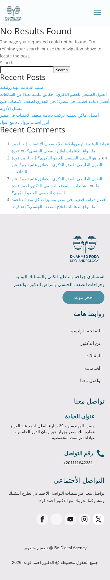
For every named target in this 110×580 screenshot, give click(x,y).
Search (6, 62)
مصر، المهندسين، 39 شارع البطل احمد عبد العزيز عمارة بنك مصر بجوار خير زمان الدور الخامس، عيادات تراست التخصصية (52, 431)
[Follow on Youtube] (70, 519)
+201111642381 (78, 462)
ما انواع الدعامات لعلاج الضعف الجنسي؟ (61, 151)
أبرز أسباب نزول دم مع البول (24, 122)
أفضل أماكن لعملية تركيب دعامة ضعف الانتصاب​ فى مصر (49, 115)
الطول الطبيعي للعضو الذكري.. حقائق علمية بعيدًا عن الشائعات (53, 94)
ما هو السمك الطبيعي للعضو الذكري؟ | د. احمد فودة (56, 158)
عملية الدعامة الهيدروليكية (22, 87)
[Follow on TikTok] (56, 519)
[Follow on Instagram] (84, 519)
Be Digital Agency (70, 547)
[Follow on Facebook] (42, 519)
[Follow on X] (98, 519)
